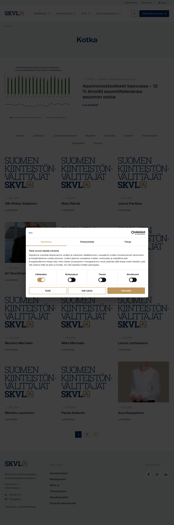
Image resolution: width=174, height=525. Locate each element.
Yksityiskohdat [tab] (87, 242)
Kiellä (48, 291)
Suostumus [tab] (46, 242)
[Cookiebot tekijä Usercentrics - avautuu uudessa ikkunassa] (133, 233)
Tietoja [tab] (128, 242)
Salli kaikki (126, 291)
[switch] (72, 280)
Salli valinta (87, 291)
